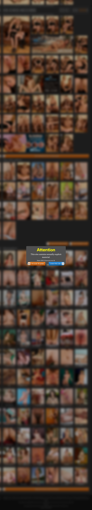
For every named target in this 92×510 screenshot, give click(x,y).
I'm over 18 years (37, 264)
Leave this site (55, 264)
